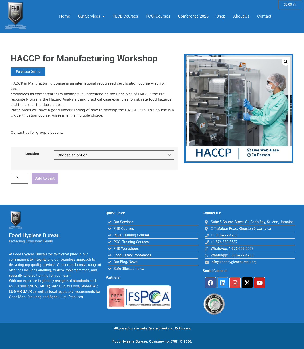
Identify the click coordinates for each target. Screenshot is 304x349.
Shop (220, 16)
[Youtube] (259, 282)
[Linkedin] (222, 282)
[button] (286, 62)
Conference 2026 (193, 16)
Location (32, 153)
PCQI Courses (158, 16)
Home (64, 16)
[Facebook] (210, 282)
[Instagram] (235, 282)
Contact (264, 16)
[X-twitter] (247, 282)
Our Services (89, 16)
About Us (241, 16)
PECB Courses (125, 16)
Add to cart (45, 178)
